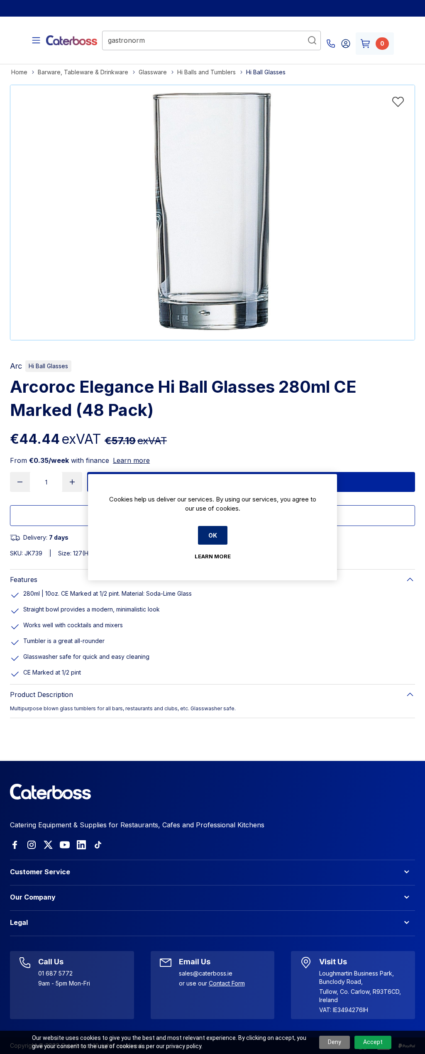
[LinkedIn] (81, 845)
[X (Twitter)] (48, 845)
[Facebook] (15, 845)
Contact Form (227, 983)
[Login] (346, 44)
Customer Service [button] (40, 872)
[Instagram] (32, 845)
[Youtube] (65, 845)
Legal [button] (19, 922)
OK (212, 535)
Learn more (131, 460)
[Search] (312, 40)
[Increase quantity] (72, 482)
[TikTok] (98, 845)
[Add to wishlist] (398, 102)
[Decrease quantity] (20, 482)
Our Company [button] (33, 897)
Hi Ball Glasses (48, 365)
